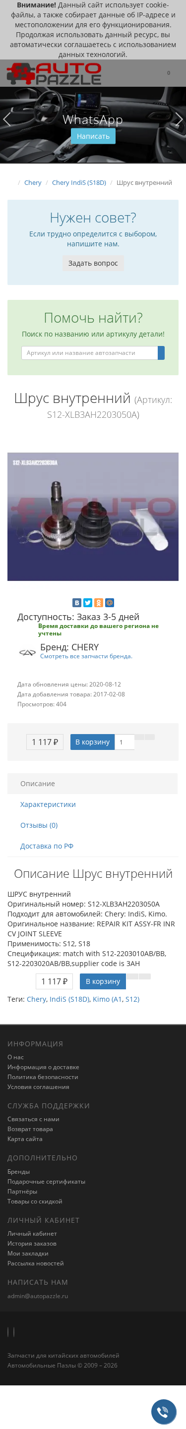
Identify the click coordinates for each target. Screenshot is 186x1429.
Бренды (18, 1171)
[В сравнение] (150, 737)
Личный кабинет (32, 1233)
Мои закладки (28, 1253)
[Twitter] (87, 602)
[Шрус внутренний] (93, 516)
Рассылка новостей (35, 1263)
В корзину (92, 741)
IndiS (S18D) (69, 999)
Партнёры (22, 1191)
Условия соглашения (38, 1087)
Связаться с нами (33, 1119)
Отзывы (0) (39, 825)
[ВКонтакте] (76, 602)
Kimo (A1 (107, 999)
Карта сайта (25, 1139)
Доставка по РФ (46, 846)
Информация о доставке (43, 1067)
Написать (93, 136)
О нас (15, 1057)
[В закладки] (139, 737)
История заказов (32, 1243)
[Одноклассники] (98, 602)
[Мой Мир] (109, 602)
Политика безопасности (42, 1077)
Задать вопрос (93, 263)
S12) (132, 999)
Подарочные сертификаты (46, 1181)
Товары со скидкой (34, 1201)
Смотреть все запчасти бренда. (86, 656)
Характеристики (48, 804)
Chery (36, 999)
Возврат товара (30, 1129)
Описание (37, 783)
